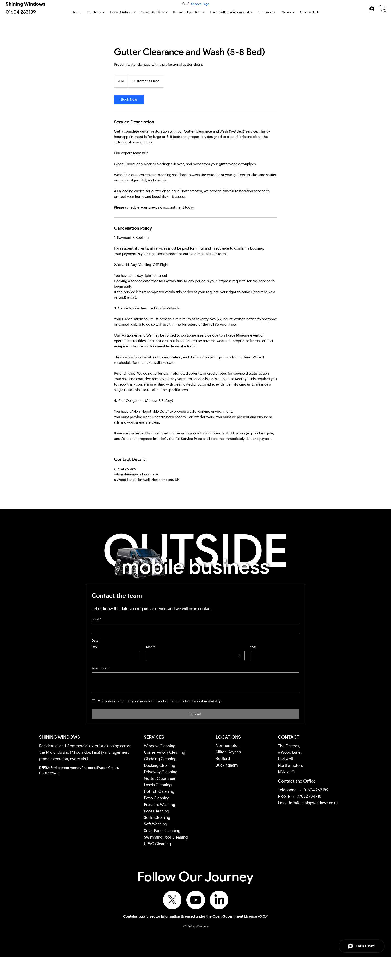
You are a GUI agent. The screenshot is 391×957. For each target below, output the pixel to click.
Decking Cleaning (159, 765)
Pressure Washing (160, 804)
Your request (101, 668)
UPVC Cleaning (157, 843)
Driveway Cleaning (160, 771)
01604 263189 (315, 789)
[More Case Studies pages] (166, 12)
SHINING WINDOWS (59, 737)
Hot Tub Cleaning (159, 791)
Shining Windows (25, 4)
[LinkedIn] (219, 900)
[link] (384, 8)
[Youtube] (195, 900)
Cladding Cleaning (160, 758)
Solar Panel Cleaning (162, 830)
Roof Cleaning (157, 811)
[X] (172, 900)
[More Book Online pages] (134, 12)
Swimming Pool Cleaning (166, 837)
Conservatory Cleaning (164, 752)
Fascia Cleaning (158, 784)
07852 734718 (309, 796)
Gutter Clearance (159, 778)
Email (96, 619)
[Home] (183, 4)
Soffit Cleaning (157, 817)
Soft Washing (156, 824)
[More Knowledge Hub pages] (203, 12)
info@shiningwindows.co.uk (314, 802)
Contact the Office (297, 781)
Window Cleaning (159, 745)
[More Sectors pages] (103, 12)
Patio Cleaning (157, 797)
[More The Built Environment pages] (252, 12)
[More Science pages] (275, 12)
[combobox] (195, 655)
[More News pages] (293, 12)
